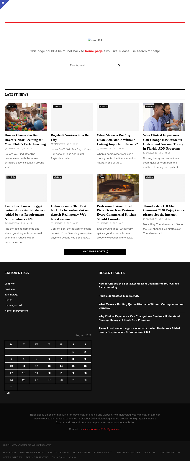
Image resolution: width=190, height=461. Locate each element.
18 (23, 373)
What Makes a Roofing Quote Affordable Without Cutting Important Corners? (117, 139)
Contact (73, 457)
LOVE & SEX (150, 452)
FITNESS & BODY (103, 452)
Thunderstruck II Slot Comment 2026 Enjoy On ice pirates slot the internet (163, 210)
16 (85, 365)
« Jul (7, 392)
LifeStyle (57, 106)
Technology (11, 294)
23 (85, 373)
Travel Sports (58, 457)
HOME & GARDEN (12, 457)
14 (61, 365)
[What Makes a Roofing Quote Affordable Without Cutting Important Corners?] (118, 117)
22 (73, 373)
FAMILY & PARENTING (36, 457)
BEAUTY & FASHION (58, 452)
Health (8, 299)
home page (94, 51)
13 (49, 365)
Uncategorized (13, 305)
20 (49, 373)
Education (11, 106)
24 (11, 380)
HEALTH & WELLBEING (32, 452)
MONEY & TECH (81, 452)
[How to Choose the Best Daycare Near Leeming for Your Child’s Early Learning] (26, 117)
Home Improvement (16, 310)
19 (36, 373)
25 (23, 380)
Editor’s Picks (9, 452)
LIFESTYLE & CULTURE (127, 452)
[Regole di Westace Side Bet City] (72, 117)
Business (103, 106)
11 (23, 365)
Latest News (16, 94)
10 (11, 365)
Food (102, 177)
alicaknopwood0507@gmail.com (102, 429)
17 (11, 373)
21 (61, 373)
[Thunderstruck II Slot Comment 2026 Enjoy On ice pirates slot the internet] (164, 188)
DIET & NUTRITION (170, 452)
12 (36, 365)
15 (73, 365)
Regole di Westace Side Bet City (119, 295)
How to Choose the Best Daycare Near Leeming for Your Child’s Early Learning (25, 139)
